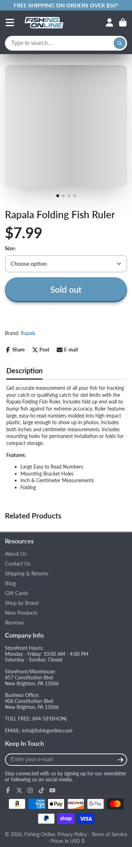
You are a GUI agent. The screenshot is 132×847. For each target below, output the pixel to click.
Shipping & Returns (27, 573)
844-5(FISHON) (49, 719)
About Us (16, 554)
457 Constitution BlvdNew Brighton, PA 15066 (32, 680)
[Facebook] (8, 790)
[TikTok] (41, 790)
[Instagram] (30, 790)
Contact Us (18, 564)
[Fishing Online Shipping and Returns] (66, 5)
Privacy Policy (72, 834)
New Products (21, 613)
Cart (123, 22)
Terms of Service (109, 834)
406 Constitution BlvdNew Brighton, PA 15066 (32, 704)
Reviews (14, 623)
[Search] (120, 43)
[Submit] (120, 760)
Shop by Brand (21, 603)
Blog (10, 583)
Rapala (28, 333)
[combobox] (66, 43)
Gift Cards (16, 593)
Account (109, 22)
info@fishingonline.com (47, 730)
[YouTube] (52, 790)
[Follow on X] (19, 790)
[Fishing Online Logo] (44, 22)
